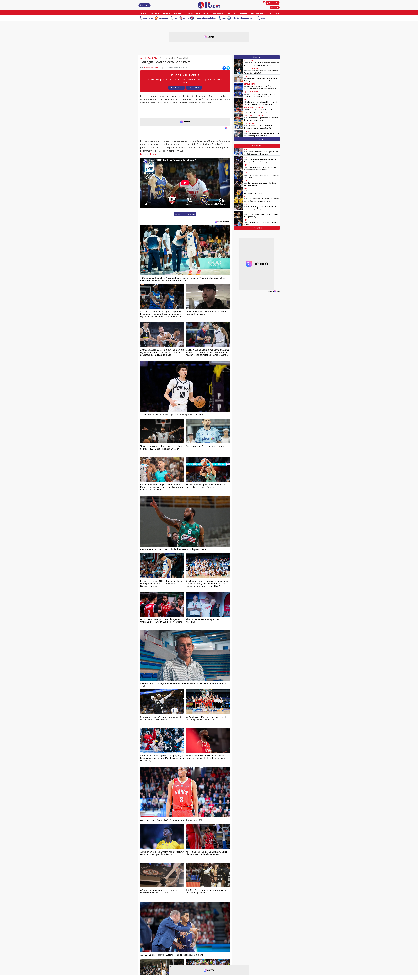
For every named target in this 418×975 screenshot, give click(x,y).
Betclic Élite (152, 58)
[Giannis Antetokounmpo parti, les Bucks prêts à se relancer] (238, 183)
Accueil (143, 58)
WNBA (263, 18)
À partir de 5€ (176, 88)
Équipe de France (258, 13)
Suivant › (191, 214)
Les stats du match (149, 154)
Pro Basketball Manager (197, 13)
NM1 (224, 18)
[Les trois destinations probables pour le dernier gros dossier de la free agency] (238, 159)
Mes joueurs (218, 13)
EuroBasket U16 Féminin (254, 107)
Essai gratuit (194, 88)
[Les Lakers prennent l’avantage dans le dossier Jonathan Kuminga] (238, 191)
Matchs (166, 13)
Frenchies (178, 13)
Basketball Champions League (243, 18)
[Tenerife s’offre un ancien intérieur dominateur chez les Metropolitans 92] (238, 125)
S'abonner (274, 7)
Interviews (274, 13)
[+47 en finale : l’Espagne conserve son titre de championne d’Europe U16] (238, 118)
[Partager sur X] (228, 68)
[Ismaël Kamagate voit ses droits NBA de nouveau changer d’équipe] (238, 206)
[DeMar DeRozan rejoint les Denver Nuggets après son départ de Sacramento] (238, 167)
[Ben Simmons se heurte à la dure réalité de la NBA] (238, 222)
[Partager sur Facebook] (224, 68)
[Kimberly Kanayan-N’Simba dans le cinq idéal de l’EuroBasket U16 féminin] (238, 110)
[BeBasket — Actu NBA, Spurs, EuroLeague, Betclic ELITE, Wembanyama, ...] (209, 5)
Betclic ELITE (148, 18)
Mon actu (154, 13)
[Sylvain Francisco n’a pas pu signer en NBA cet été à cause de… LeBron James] (238, 151)
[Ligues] (269, 18)
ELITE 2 (186, 18)
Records (243, 13)
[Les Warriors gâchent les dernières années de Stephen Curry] (238, 214)
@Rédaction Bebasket (152, 67)
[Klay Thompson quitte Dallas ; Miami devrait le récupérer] (238, 175)
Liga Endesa (249, 123)
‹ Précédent (180, 214)
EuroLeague (163, 18)
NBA (175, 18)
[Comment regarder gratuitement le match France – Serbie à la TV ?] (238, 70)
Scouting (231, 13)
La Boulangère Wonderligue (205, 18)
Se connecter (273, 3)
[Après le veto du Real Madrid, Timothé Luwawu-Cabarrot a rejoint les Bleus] (238, 94)
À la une (142, 13)
